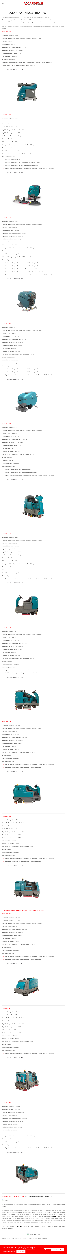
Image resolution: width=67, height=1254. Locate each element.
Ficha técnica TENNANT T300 (15, 172)
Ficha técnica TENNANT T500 (15, 279)
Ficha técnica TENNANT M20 (15, 1057)
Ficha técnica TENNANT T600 (15, 379)
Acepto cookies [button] (58, 1249)
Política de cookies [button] (29, 1249)
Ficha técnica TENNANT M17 (15, 963)
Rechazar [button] (47, 1249)
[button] (2, 3)
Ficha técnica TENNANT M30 (15, 1152)
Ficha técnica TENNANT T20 (15, 865)
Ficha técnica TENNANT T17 (15, 771)
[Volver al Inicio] (33, 3)
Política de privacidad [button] (9, 1251)
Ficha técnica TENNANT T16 (15, 677)
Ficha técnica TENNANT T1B (15, 69)
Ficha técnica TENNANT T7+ (15, 479)
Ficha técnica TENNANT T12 (15, 583)
